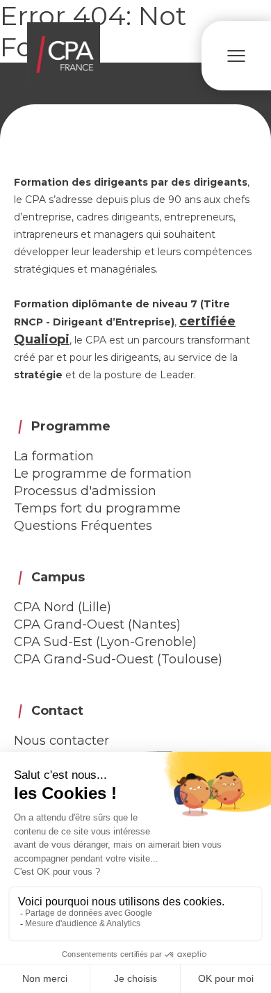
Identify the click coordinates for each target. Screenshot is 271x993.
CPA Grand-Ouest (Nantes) (97, 624)
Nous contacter (61, 740)
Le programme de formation (103, 473)
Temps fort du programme (97, 508)
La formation (54, 456)
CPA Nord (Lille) (62, 607)
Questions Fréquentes (83, 525)
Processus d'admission (85, 491)
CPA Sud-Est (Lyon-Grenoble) (105, 641)
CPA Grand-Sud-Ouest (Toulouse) (118, 659)
